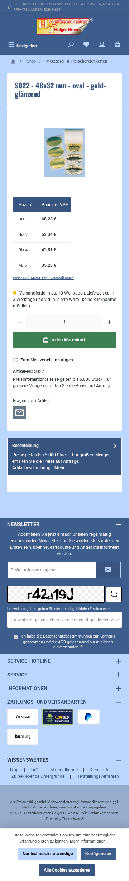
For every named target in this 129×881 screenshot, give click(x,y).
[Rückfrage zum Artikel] (19, 412)
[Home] (13, 61)
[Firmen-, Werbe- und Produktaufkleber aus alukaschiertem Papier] (64, 152)
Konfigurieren (98, 853)
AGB (62, 642)
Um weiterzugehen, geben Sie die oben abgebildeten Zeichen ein (58, 609)
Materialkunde (64, 769)
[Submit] (108, 570)
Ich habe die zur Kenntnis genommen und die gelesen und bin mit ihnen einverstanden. (67, 641)
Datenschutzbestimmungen (67, 636)
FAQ (34, 769)
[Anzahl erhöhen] (109, 322)
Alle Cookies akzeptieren (67, 870)
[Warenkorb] (117, 45)
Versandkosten (93, 801)
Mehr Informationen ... (90, 841)
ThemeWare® (73, 818)
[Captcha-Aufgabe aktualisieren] (114, 594)
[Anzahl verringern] (19, 322)
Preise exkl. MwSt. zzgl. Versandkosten (43, 278)
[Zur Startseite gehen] (64, 26)
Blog (14, 769)
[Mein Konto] (102, 45)
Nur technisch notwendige (48, 853)
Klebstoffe (99, 769)
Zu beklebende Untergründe (37, 776)
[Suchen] (71, 45)
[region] (64, 152)
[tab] (64, 456)
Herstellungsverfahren (97, 776)
